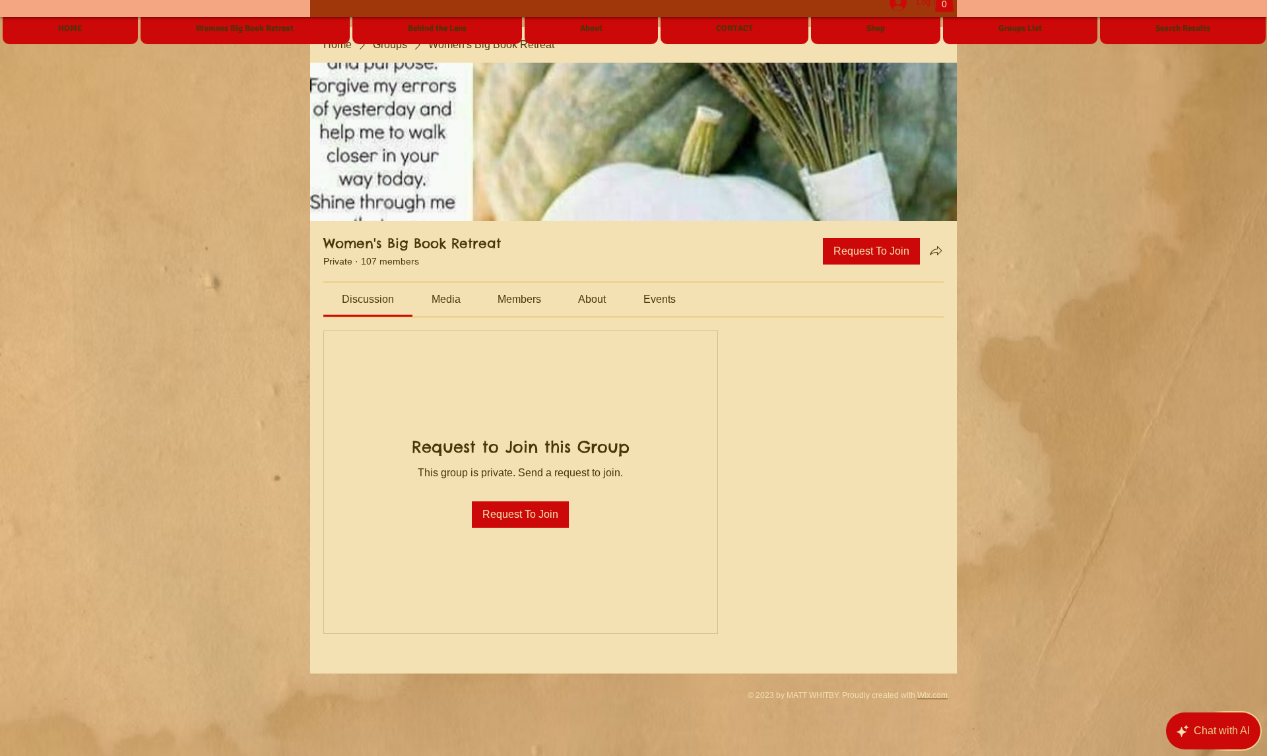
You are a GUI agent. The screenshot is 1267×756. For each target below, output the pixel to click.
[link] (368, 299)
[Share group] (936, 251)
